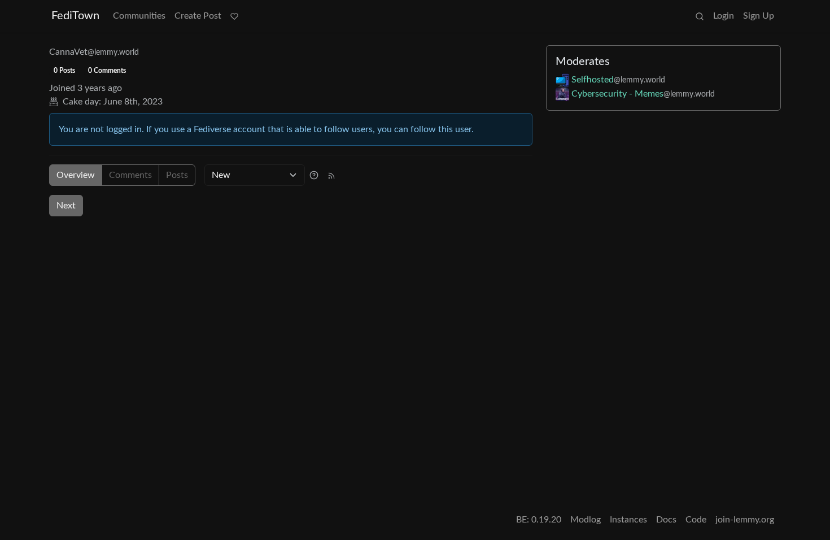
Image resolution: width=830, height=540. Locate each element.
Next (66, 205)
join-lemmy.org (744, 519)
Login (723, 15)
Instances (628, 519)
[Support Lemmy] (234, 16)
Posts (177, 175)
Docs (666, 519)
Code (695, 519)
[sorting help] (313, 175)
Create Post (197, 15)
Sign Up (758, 15)
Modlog (585, 519)
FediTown (75, 15)
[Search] (700, 16)
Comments (130, 175)
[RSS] (331, 175)
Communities (139, 15)
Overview (75, 175)
